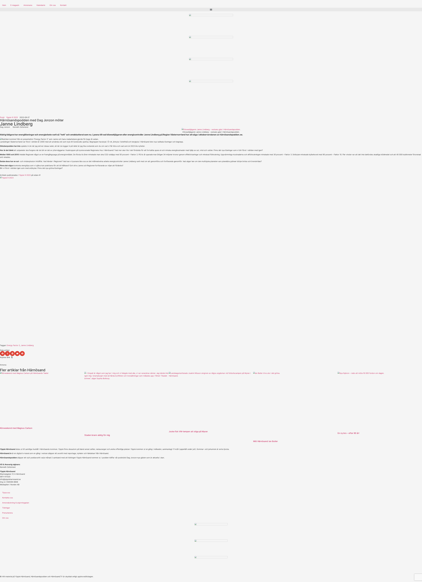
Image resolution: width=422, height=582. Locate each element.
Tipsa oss (6, 492)
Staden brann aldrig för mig (97, 435)
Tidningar (6, 508)
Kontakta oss (7, 498)
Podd (2, 117)
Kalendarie (41, 5)
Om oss (53, 5)
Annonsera (28, 5)
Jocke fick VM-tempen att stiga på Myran (188, 431)
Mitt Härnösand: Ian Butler (265, 441)
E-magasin (14, 5)
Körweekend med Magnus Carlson (16, 428)
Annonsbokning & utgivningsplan (15, 503)
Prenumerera (7, 513)
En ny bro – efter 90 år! (348, 433)
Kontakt (63, 5)
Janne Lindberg (27, 345)
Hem (4, 5)
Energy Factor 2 (13, 345)
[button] (211, 9)
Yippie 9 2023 (25, 175)
